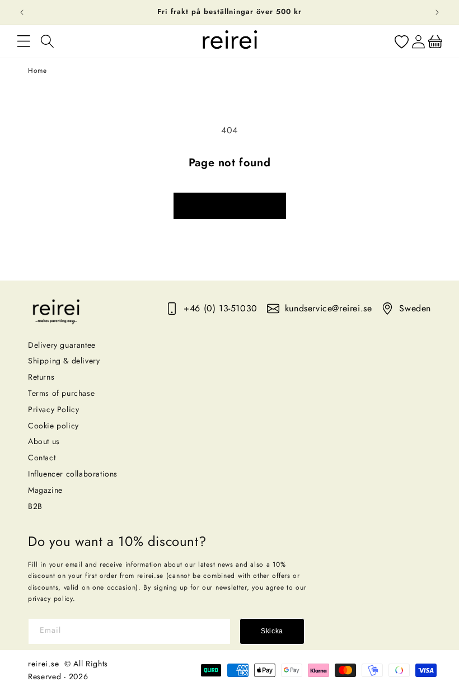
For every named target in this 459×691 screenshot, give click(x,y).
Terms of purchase (61, 393)
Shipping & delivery (64, 360)
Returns (41, 376)
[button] (23, 41)
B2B (35, 506)
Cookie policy (53, 425)
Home (37, 71)
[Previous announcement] (22, 12)
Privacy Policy (53, 409)
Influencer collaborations (73, 473)
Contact (41, 457)
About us (44, 441)
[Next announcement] (437, 12)
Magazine (45, 490)
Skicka (272, 631)
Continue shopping (229, 205)
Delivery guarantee (62, 345)
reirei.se (43, 663)
